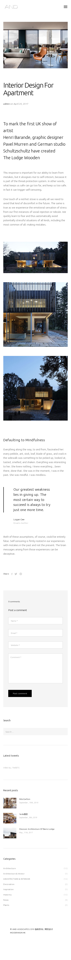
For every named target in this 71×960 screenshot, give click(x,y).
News (5, 900)
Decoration (8, 884)
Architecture (9, 868)
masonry (7, 895)
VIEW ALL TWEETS (11, 768)
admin (6, 103)
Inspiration (8, 889)
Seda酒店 (23, 814)
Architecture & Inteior (14, 874)
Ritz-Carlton (24, 799)
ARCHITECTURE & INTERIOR (16, 879)
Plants (6, 905)
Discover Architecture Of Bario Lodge (36, 829)
